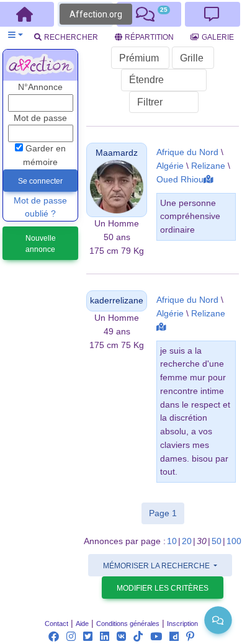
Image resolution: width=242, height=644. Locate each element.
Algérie (170, 166)
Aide (82, 623)
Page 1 (166, 513)
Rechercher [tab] (71, 37)
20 (187, 541)
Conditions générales (127, 623)
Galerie (218, 37)
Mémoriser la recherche (157, 565)
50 (217, 541)
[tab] (149, 14)
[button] (15, 35)
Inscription (182, 623)
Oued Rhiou (180, 179)
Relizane (208, 166)
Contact (56, 623)
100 (233, 541)
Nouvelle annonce (40, 244)
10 (172, 541)
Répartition (149, 37)
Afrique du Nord (187, 152)
